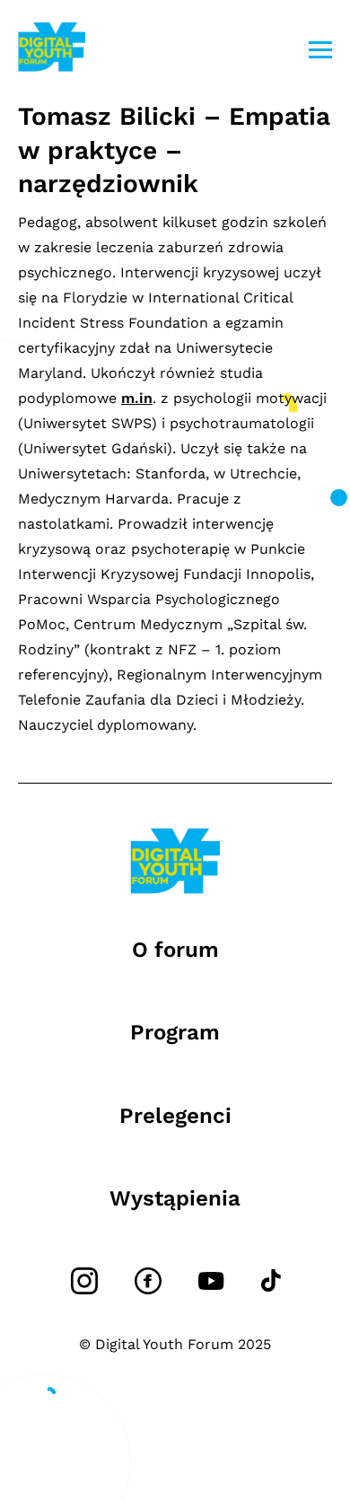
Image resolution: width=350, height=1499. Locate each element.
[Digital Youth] (51, 49)
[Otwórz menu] (320, 49)
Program (175, 1032)
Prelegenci (175, 1115)
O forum (175, 949)
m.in (137, 398)
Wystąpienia (175, 1198)
